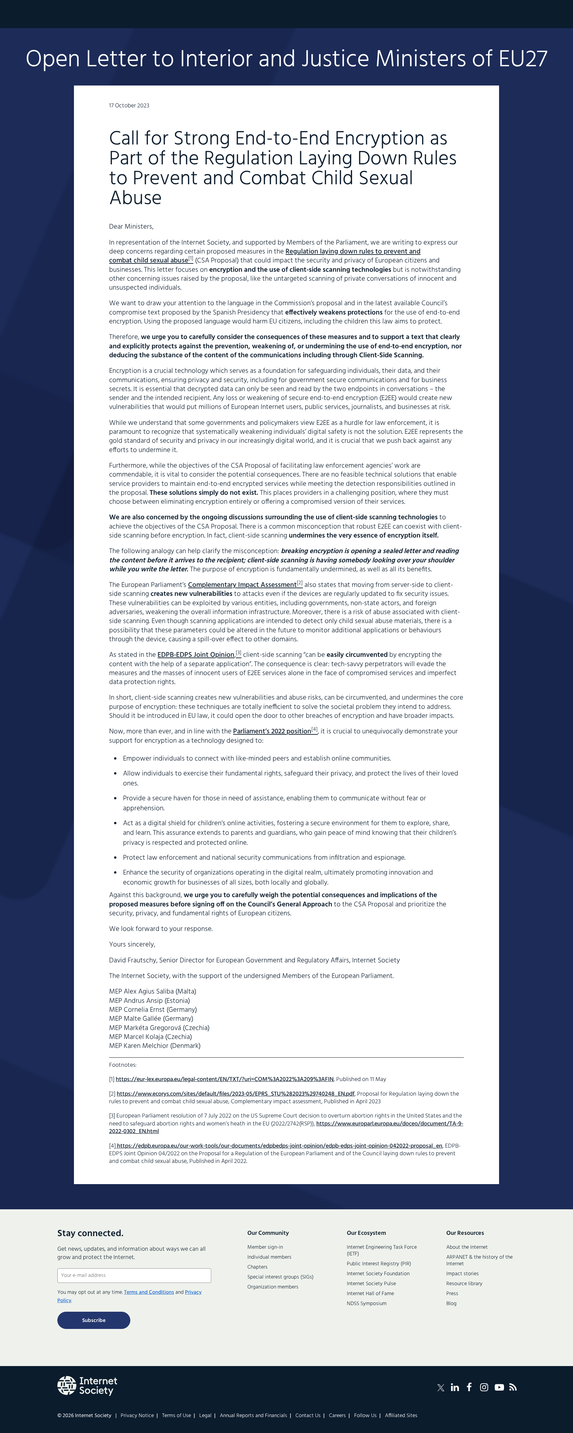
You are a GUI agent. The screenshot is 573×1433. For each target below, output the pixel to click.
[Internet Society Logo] (87, 1386)
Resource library (464, 1284)
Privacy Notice (137, 1415)
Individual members (269, 1257)
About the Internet (467, 1247)
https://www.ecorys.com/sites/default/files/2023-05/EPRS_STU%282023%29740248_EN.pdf (235, 1094)
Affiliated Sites (401, 1415)
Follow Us (365, 1415)
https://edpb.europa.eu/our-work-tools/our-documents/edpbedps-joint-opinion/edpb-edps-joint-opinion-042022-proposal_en (279, 1146)
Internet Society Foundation (378, 1274)
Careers (337, 1415)
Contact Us (308, 1415)
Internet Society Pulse (371, 1284)
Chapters (257, 1267)
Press (452, 1294)
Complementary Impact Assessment (242, 585)
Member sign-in (265, 1247)
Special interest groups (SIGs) (280, 1277)
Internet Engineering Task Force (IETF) (382, 1250)
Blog (451, 1303)
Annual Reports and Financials (253, 1415)
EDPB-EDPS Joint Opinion (196, 655)
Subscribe (93, 1320)
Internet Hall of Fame (370, 1294)
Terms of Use (176, 1415)
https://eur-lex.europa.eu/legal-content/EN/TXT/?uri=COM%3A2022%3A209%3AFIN (225, 1079)
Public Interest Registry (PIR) (379, 1264)
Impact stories (462, 1274)
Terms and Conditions (149, 1292)
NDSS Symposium (367, 1303)
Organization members (272, 1287)
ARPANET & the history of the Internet (479, 1260)
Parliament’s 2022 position (272, 731)
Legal (205, 1415)
